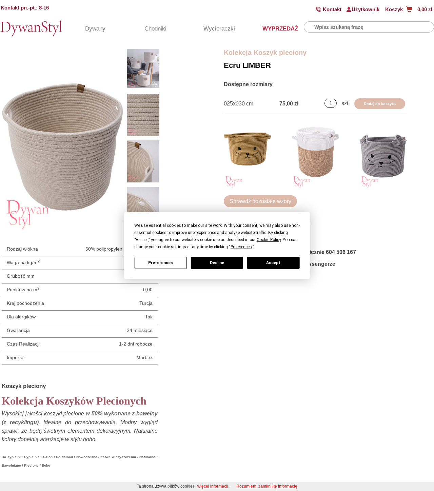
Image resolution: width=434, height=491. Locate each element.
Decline (217, 262)
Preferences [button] (241, 246)
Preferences (160, 262)
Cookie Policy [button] (269, 239)
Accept (273, 262)
